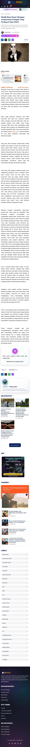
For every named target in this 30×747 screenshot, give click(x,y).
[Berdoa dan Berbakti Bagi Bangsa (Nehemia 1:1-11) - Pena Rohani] (3, 521)
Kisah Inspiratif (14, 607)
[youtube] (17, 743)
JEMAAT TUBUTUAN (7, 87)
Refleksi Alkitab (14, 647)
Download (14, 570)
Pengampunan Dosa (14, 639)
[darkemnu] (7, 6)
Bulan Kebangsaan (5, 729)
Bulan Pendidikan (5, 726)
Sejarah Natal (14, 651)
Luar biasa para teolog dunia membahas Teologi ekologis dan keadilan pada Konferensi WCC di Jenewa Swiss (17, 540)
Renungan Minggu (5, 689)
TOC (26, 39)
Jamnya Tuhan (14, 603)
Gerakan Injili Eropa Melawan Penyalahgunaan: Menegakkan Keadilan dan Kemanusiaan (7, 411)
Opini (4, 369)
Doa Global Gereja (14, 562)
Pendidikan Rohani (14, 635)
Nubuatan (14, 627)
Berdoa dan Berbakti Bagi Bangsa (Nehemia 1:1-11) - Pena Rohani (17, 521)
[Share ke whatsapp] (9, 40)
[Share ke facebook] (2, 40)
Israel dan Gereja (14, 599)
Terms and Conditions (6, 710)
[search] (2, 6)
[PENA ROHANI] (15, 2)
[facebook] (9, 743)
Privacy (3, 716)
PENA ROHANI (19, 740)
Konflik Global (14, 611)
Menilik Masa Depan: (23, 87)
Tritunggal (14, 659)
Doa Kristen (14, 566)
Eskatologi (14, 578)
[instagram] (15, 743)
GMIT (14, 590)
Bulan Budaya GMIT (14, 558)
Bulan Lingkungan (5, 731)
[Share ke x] (6, 40)
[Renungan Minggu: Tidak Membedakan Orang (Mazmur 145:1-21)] (3, 512)
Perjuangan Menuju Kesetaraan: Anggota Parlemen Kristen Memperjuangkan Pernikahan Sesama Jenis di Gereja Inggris (22, 412)
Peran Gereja (14, 643)
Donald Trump (15, 131)
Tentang (3, 708)
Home (2, 13)
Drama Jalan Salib (14, 574)
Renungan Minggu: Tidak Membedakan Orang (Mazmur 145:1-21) (18, 513)
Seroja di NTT (14, 655)
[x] (12, 743)
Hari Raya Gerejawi (5, 734)
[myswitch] (28, 6)
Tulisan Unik (4, 697)
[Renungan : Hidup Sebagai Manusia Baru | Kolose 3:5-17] (3, 494)
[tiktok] (20, 743)
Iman (14, 594)
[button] (8, 36)
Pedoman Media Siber (6, 713)
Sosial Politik (7, 13)
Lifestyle (14, 615)
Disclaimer (3, 718)
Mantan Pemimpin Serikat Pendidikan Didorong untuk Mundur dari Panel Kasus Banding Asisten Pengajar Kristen (7, 433)
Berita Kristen (14, 554)
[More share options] (13, 40)
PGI (14, 631)
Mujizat (14, 623)
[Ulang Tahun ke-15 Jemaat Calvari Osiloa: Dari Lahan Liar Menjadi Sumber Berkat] (3, 530)
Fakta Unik (14, 582)
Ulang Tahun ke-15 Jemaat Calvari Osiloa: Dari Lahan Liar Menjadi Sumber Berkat (17, 531)
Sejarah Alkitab (4, 700)
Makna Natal (14, 619)
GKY (14, 586)
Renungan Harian (5, 692)
